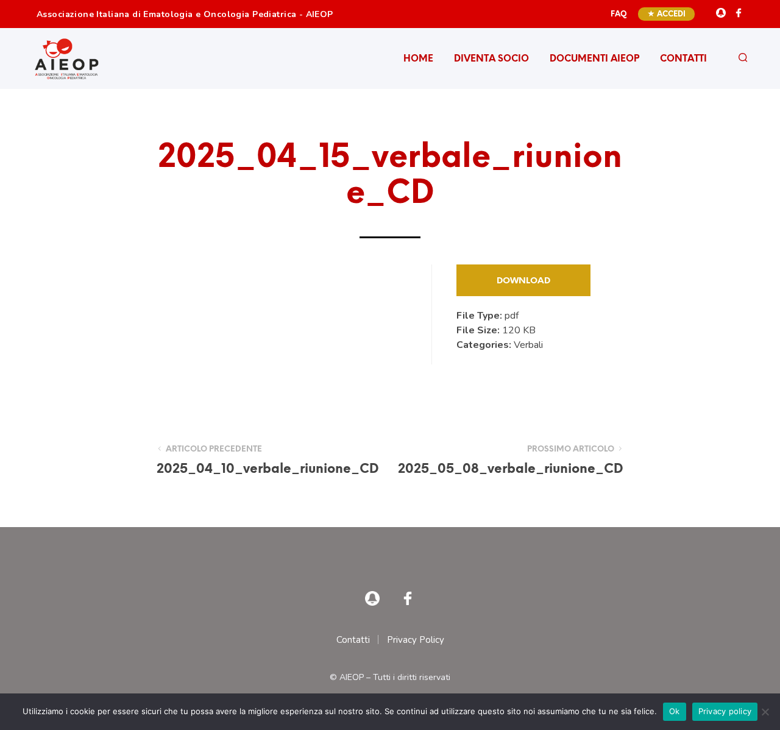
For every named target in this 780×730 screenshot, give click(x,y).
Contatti (683, 59)
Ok (674, 711)
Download (523, 281)
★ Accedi (666, 14)
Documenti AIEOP (594, 59)
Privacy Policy (415, 640)
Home (418, 59)
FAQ (619, 14)
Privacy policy (725, 711)
